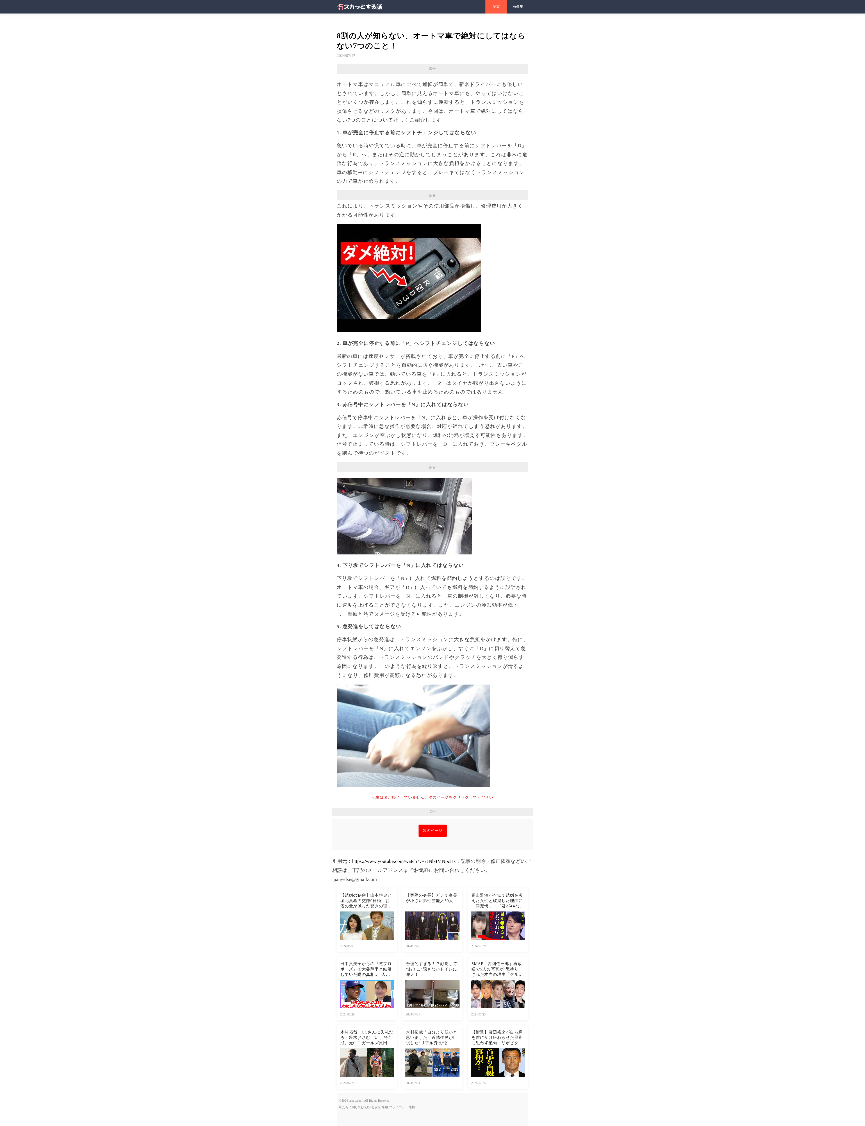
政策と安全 (373, 1107)
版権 (412, 1107)
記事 (496, 7)
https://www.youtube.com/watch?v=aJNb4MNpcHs (404, 861)
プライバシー (398, 1107)
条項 (385, 1107)
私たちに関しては (351, 1107)
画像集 (517, 7)
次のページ (432, 830)
